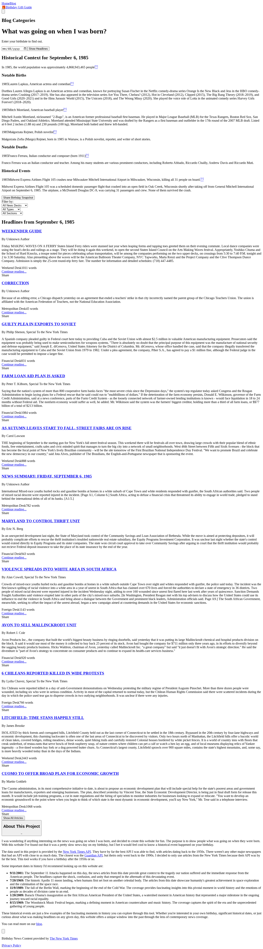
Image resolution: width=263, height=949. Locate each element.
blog (39, 924)
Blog (13, 3)
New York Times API (77, 851)
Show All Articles (13, 818)
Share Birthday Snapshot (18, 197)
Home (6, 3)
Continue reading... (14, 271)
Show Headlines (38, 48)
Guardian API (93, 855)
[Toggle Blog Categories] (3, 931)
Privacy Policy (11, 945)
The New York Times (64, 938)
